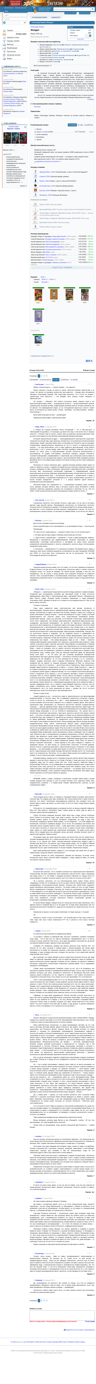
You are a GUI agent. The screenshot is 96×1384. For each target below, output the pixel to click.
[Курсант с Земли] (15, 143)
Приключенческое (63, 49)
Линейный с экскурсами (63, 60)
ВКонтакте (63, 1342)
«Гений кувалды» (48, 260)
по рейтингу (88, 125)
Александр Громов (37, 27)
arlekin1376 (7, 154)
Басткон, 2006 (45, 190)
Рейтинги (10, 44)
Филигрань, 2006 (46, 195)
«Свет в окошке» (51, 255)
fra (21, 1342)
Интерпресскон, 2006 (47, 186)
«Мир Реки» (46, 252)
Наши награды (53, 1342)
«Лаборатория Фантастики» (52, 1353)
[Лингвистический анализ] (75, 132)
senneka (38, 1136)
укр (24, 1342)
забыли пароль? (20, 8)
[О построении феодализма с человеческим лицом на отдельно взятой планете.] (77, 132)
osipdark (38, 1198)
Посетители (11, 51)
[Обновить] (25, 128)
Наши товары (80, 1342)
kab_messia (39, 500)
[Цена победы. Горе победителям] (7, 143)
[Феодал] (38, 300)
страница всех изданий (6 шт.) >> (42, 356)
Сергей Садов (13, 126)
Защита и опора (42, 132)
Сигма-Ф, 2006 (45, 176)
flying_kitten (39, 427)
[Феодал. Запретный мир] (85, 300)
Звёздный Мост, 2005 (47, 172)
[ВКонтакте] (87, 361)
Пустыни (37, 107)
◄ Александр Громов (39, 17)
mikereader (39, 869)
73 (51, 66)
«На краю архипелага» (53, 249)
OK (24, 23)
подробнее (80, 39)
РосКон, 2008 (44, 227)
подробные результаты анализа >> (48, 161)
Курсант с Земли (13, 129)
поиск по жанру (70, 13)
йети (37, 1015)
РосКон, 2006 (44, 181)
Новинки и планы (13, 37)
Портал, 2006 (45, 204)
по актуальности (45, 380)
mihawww (38, 1280)
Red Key (38, 520)
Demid (91, 99)
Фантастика (57, 45)
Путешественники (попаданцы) (63, 55)
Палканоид (39, 1253)
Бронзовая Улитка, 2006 (48, 222)
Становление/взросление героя (51, 57)
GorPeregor (39, 384)
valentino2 (39, 1182)
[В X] (92, 361)
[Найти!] (92, 9)
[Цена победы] (23, 143)
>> (22, 182)
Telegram (71, 1342)
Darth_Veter (39, 589)
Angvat (37, 931)
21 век (54, 53)
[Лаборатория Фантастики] (35, 9)
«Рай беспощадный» (52, 242)
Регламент (31, 1342)
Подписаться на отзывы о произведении (80, 1330)
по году (80, 125)
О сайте (13, 1342)
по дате (56, 380)
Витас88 (38, 794)
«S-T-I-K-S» (49, 257)
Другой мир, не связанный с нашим (64, 51)
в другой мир (81, 55)
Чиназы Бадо (8, 91)
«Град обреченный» (59, 236)
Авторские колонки (13, 55)
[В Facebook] (89, 361)
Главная (10, 30)
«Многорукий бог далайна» (54, 247)
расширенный (85, 13)
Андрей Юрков (40, 564)
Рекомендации (12, 48)
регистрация (9, 8)
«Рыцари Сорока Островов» (55, 239)
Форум (9, 58)
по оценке (74, 380)
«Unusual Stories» (9, 73)
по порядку (72, 125)
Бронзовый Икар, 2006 (48, 209)
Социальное (77, 49)
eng (18, 1342)
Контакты (43, 1342)
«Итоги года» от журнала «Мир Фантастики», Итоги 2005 (60, 213)
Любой (55, 62)
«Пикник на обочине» (59, 262)
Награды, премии (13, 41)
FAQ (37, 1342)
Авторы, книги (21, 34)
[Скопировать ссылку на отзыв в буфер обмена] (34, 384)
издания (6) (56, 17)
